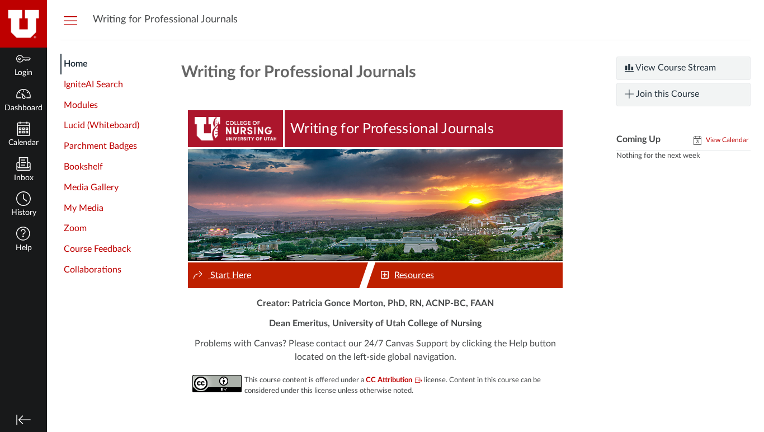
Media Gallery (91, 187)
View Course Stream (675, 67)
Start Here (229, 275)
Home (76, 63)
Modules (81, 105)
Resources (414, 275)
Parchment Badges (100, 146)
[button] (23, 205)
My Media (83, 208)
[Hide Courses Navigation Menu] (70, 20)
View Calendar (726, 140)
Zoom (75, 228)
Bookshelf (83, 166)
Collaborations (92, 269)
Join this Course (666, 94)
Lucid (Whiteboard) (101, 125)
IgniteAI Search (93, 84)
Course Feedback (97, 249)
